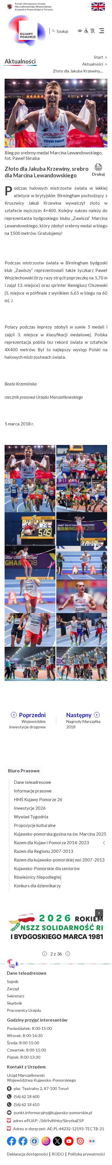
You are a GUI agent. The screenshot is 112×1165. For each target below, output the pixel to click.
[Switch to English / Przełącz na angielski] (98, 6)
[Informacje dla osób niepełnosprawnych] (89, 30)
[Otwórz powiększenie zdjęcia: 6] (81, 528)
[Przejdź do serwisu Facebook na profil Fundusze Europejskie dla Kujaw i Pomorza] (23, 1141)
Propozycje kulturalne (35, 825)
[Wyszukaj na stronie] (53, 31)
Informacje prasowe (33, 790)
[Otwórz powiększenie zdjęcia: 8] (81, 562)
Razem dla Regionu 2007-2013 (43, 851)
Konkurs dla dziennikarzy (37, 885)
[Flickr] (91, 1141)
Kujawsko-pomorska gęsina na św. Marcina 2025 (60, 833)
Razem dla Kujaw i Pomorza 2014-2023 (51, 842)
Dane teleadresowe (32, 782)
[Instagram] (46, 1141)
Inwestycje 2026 (30, 808)
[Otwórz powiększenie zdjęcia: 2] (81, 461)
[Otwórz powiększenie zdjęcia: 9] (30, 595)
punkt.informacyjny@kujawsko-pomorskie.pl (53, 1112)
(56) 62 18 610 (26, 1104)
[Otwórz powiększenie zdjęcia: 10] (81, 595)
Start (98, 57)
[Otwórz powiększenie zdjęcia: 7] (30, 562)
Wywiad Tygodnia (31, 816)
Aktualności (92, 64)
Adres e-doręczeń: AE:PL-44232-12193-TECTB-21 (58, 1128)
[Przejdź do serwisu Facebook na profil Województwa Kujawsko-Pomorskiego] (11, 1141)
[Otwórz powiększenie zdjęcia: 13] (30, 663)
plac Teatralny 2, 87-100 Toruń (41, 1088)
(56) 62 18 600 (26, 1096)
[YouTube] (69, 1141)
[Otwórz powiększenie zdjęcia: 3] (30, 495)
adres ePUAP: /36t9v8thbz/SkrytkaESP (48, 1120)
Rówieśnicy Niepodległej (37, 877)
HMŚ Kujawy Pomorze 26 (38, 799)
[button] (56, 926)
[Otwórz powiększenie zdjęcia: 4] (81, 495)
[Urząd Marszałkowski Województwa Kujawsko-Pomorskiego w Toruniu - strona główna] (26, 30)
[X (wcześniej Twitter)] (57, 1141)
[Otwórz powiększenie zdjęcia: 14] (81, 663)
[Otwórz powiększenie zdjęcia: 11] (30, 629)
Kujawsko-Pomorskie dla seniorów (47, 868)
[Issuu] (80, 1141)
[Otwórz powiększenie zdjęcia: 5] (30, 528)
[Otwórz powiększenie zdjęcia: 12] (81, 629)
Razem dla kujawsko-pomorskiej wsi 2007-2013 (59, 859)
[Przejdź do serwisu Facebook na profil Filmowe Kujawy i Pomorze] (34, 1141)
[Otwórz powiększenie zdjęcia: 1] (30, 461)
